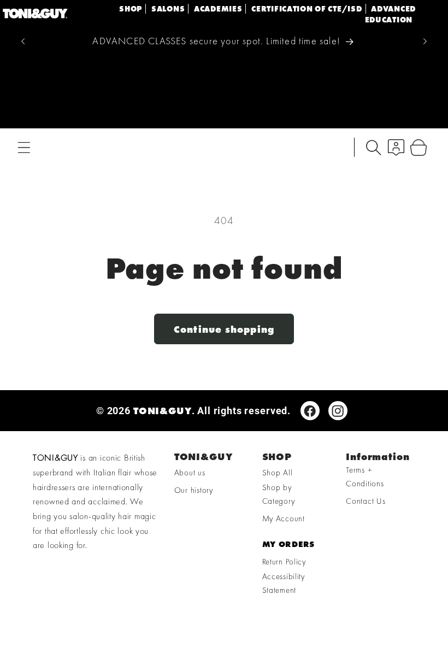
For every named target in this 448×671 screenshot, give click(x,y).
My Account (283, 518)
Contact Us (365, 501)
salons (168, 9)
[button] (24, 147)
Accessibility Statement (283, 583)
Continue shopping (224, 329)
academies (218, 9)
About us (189, 472)
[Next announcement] (425, 41)
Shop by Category (278, 494)
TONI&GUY (162, 410)
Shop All (277, 472)
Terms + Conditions (365, 476)
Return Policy (284, 561)
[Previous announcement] (23, 41)
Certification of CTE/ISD (306, 9)
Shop (130, 9)
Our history (193, 490)
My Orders (288, 544)
